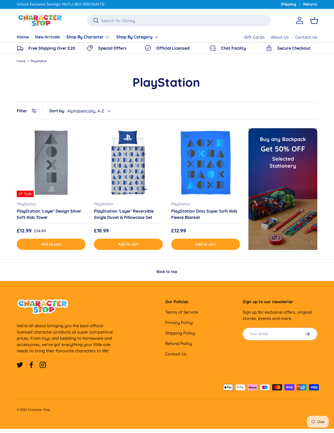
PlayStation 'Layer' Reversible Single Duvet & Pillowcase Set (124, 214)
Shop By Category (134, 36)
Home (23, 36)
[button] (314, 20)
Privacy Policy (179, 322)
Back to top (167, 271)
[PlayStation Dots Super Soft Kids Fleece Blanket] (205, 162)
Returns (310, 4)
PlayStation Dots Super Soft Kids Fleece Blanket (204, 214)
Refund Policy (178, 343)
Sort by (56, 110)
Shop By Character (85, 36)
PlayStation (39, 61)
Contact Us (306, 37)
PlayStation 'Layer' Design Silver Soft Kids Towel (49, 214)
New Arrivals (47, 36)
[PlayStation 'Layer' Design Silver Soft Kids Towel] (51, 162)
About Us (280, 37)
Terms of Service (181, 312)
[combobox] (178, 20)
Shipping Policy (180, 333)
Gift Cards (254, 37)
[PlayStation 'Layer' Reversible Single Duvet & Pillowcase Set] (128, 162)
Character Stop (39, 410)
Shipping (288, 4)
